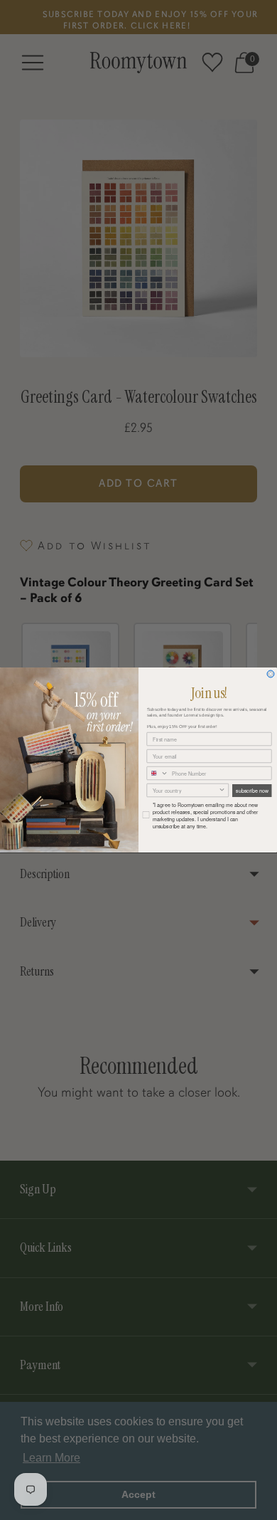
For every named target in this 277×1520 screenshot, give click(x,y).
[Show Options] (222, 789)
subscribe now (252, 790)
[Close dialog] (270, 673)
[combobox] (157, 772)
